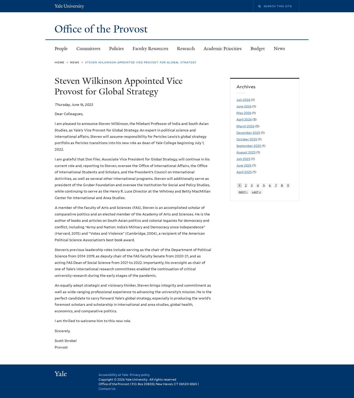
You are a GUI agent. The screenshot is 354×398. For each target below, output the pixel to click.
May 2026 (243, 113)
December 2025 (248, 133)
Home (59, 62)
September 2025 (248, 146)
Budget (258, 49)
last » (256, 192)
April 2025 (244, 172)
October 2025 (246, 139)
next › (243, 192)
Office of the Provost (102, 29)
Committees (88, 49)
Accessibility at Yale (113, 375)
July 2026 (243, 100)
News (279, 49)
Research (186, 49)
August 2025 (246, 152)
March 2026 (245, 126)
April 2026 (244, 119)
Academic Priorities (223, 49)
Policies (116, 49)
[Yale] (61, 374)
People (61, 49)
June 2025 (244, 165)
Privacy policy (140, 375)
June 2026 (244, 106)
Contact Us (107, 389)
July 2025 (243, 159)
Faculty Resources (150, 49)
